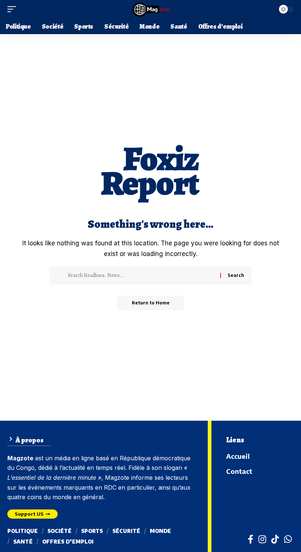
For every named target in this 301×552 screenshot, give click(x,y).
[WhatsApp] (288, 539)
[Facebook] (250, 539)
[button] (13, 9)
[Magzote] (150, 9)
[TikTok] (275, 539)
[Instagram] (262, 539)
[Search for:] (141, 275)
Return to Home (151, 303)
